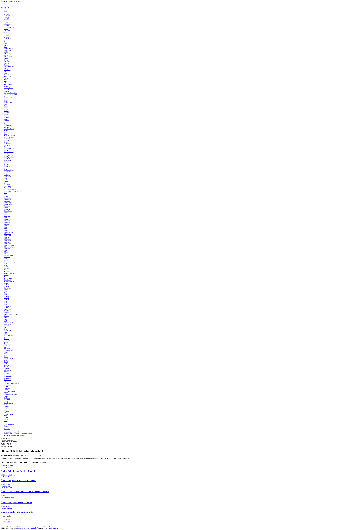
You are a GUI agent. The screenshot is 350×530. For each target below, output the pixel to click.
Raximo (6, 312)
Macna (6, 219)
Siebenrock (7, 365)
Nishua (6, 263)
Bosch (6, 58)
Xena (5, 421)
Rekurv (6, 316)
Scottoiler (7, 348)
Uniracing (7, 399)
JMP (5, 180)
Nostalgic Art (8, 270)
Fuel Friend (7, 125)
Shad (5, 355)
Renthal (6, 319)
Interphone (7, 176)
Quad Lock (7, 306)
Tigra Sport (7, 385)
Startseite (7, 429)
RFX (5, 321)
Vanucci (6, 406)
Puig (5, 304)
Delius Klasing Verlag (10, 94)
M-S (5, 217)
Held (5, 147)
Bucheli (6, 68)
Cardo (6, 78)
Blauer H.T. (7, 50)
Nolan (6, 266)
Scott (5, 347)
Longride (7, 206)
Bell (5, 43)
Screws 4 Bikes (8, 350)
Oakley (6, 271)
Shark (6, 357)
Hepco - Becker (8, 152)
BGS (5, 47)
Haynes (6, 140)
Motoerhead (7, 239)
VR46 (6, 409)
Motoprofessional (9, 245)
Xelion (6, 419)
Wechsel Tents (8, 414)
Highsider (7, 158)
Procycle (6, 298)
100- (5, 11)
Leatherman (7, 198)
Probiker (6, 294)
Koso (5, 194)
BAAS (6, 40)
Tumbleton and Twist (10, 394)
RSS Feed (7, 519)
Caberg (6, 75)
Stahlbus (6, 373)
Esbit (5, 107)
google (37, 527)
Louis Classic (8, 211)
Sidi (5, 363)
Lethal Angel (8, 202)
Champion (7, 83)
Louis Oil (7, 212)
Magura (6, 224)
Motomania (7, 243)
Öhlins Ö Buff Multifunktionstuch (17, 512)
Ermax (6, 106)
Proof (6, 301)
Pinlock (6, 285)
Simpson (6, 368)
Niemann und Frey (9, 262)
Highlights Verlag (9, 157)
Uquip (6, 401)
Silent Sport (7, 367)
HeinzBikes (7, 145)
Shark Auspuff (8, 358)
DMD (6, 101)
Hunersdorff (7, 171)
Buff (5, 71)
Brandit (6, 63)
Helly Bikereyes (9, 148)
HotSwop (7, 166)
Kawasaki (7, 184)
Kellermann (7, 186)
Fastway (6, 111)
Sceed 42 (7, 340)
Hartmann (7, 139)
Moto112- (7, 237)
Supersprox (7, 378)
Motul (6, 250)
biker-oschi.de (21, 528)
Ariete (6, 34)
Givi (5, 134)
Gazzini (6, 130)
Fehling (6, 112)
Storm (6, 375)
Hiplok (6, 161)
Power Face (7, 288)
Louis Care (7, 209)
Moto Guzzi (7, 234)
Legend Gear (8, 199)
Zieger (6, 426)
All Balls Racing (9, 27)
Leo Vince (7, 201)
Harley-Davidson (9, 137)
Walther (6, 411)
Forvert (6, 120)
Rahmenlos (7, 309)
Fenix (6, 114)
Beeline (6, 42)
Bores (6, 55)
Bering (6, 45)
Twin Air (7, 398)
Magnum (7, 222)
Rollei (6, 327)
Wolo (5, 416)
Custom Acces (8, 88)
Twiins (6, 396)
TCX (5, 381)
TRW (6, 393)
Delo (5, 96)
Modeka (6, 230)
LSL (5, 214)
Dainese (6, 89)
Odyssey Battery (9, 273)
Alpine (6, 29)
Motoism (6, 242)
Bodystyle (7, 53)
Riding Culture (8, 322)
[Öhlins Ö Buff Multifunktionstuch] (8, 508)
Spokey (6, 371)
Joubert (6, 181)
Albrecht (6, 25)
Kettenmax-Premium (10, 189)
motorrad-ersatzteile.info (51, 528)
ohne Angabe (8, 278)
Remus (6, 317)
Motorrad (7, 248)
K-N (5, 183)
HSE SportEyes (8, 170)
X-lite (6, 417)
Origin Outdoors (9, 281)
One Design (7, 280)
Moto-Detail (7, 235)
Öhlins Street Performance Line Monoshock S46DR (25, 491)
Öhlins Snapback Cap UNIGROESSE (18, 480)
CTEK (6, 86)
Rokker (6, 326)
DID (5, 99)
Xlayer (6, 422)
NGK (6, 260)
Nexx (6, 258)
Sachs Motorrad (8, 335)
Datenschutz (7, 521)
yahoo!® (47, 527)
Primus (6, 291)
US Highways (8, 403)
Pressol (6, 289)
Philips (6, 283)
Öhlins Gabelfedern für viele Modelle (18, 471)
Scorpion (7, 345)
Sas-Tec (6, 339)
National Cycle (8, 255)
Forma (6, 119)
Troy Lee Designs (9, 391)
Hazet (6, 142)
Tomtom (6, 386)
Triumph (6, 389)
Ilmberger (7, 175)
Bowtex (6, 60)
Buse (5, 73)
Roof (5, 329)
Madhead (7, 221)
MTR (6, 253)
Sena (5, 353)
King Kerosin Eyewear (11, 191)
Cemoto (6, 81)
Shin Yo (6, 360)
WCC (6, 412)
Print (5, 293)
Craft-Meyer (7, 84)
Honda (6, 165)
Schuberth (7, 342)
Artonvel (6, 35)
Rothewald (7, 330)
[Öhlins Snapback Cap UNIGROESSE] (8, 476)
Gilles (6, 132)
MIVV (6, 227)
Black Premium (8, 48)
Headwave (7, 143)
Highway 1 (7, 160)
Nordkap (6, 268)
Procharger (7, 296)
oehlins (6, 275)
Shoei (6, 362)
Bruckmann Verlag (9, 66)
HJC (5, 163)
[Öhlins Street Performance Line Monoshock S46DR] (8, 487)
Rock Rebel (7, 324)
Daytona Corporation (10, 93)
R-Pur (6, 307)
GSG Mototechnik (9, 135)
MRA (6, 252)
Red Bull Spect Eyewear (11, 314)
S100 (5, 334)
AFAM (6, 19)
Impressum (7, 523)
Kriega (6, 196)
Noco (6, 265)
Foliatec (6, 117)
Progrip (6, 299)
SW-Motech (7, 380)
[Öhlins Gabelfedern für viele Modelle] (8, 467)
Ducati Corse (8, 102)
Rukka (6, 332)
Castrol (6, 79)
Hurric (6, 173)
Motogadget (7, 240)
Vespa (6, 408)
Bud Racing (7, 70)
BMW (6, 52)
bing (41, 527)
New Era (7, 257)
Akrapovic (7, 24)
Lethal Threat (8, 204)
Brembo (6, 65)
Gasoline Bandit (9, 129)
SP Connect (7, 370)
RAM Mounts (8, 311)
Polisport (6, 286)
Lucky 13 (7, 216)
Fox (5, 124)
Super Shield (8, 376)
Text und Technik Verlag (11, 383)
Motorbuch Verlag (9, 247)
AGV (6, 20)
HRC (5, 168)
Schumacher (7, 344)
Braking (6, 61)
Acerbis (6, 17)
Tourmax (7, 388)
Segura (6, 352)
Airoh (6, 22)
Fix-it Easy (7, 116)
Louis (6, 207)
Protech (6, 303)
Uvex (6, 404)
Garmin (6, 127)
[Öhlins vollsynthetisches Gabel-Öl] (8, 498)
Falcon (6, 109)
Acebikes (7, 15)
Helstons (6, 150)
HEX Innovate (8, 155)
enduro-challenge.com (32, 528)
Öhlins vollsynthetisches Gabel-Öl (16, 502)
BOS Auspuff (8, 57)
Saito (5, 337)
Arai (5, 32)
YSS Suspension (9, 424)
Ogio (5, 276)
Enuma (6, 104)
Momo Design (8, 232)
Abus (5, 12)
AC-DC (6, 14)
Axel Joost (7, 38)
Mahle (6, 225)
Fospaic (6, 122)
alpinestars (7, 30)
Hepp (6, 153)
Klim (5, 193)
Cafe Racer (7, 76)
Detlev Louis (8, 98)
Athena (6, 37)
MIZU (6, 229)
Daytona (6, 91)
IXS (5, 178)
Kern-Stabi (7, 188)
